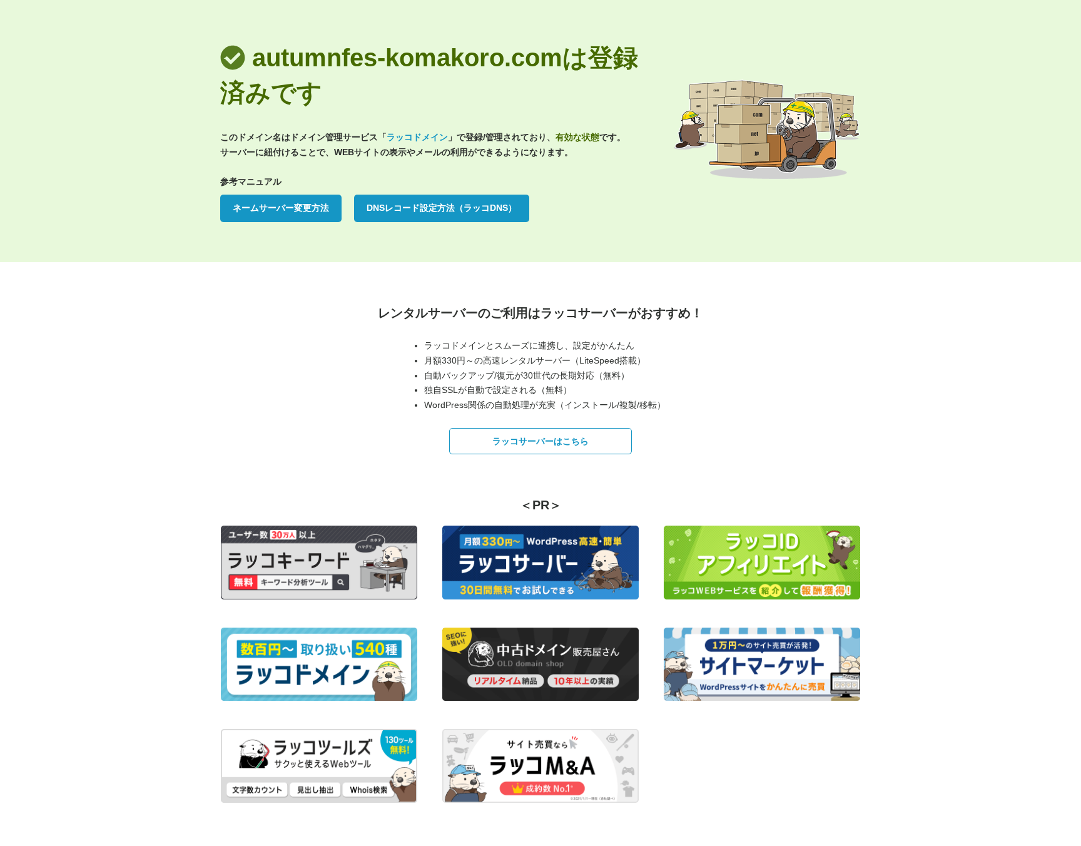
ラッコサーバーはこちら (540, 441)
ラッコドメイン (417, 137)
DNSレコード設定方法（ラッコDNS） (442, 208)
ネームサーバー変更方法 (281, 208)
